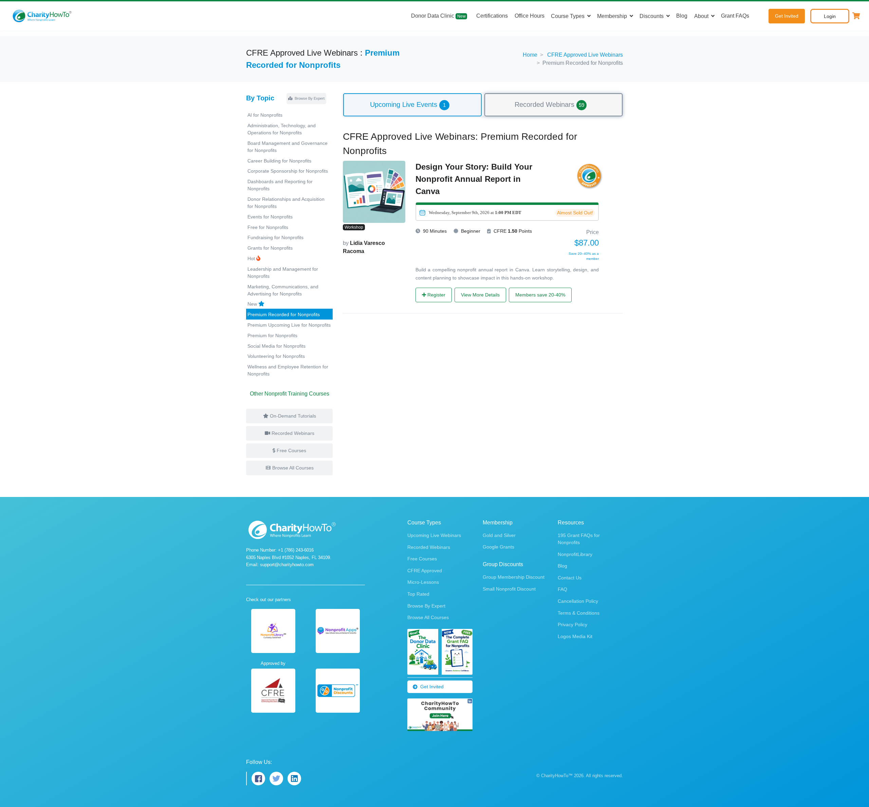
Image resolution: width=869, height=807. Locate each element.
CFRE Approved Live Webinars (585, 55)
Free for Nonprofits (267, 227)
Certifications (492, 16)
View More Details (480, 294)
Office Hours (529, 16)
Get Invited (786, 16)
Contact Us (569, 577)
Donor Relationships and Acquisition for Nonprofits (286, 202)
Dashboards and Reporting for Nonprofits (280, 185)
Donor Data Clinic (438, 16)
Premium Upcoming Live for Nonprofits (289, 325)
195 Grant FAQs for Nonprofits (579, 539)
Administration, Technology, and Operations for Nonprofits (281, 129)
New (252, 304)
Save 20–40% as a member (584, 256)
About (701, 16)
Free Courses (290, 450)
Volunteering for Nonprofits (276, 356)
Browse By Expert (309, 98)
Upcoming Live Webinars (434, 535)
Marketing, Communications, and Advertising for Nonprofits (282, 290)
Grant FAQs (735, 16)
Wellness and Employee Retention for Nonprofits (287, 370)
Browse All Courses (292, 467)
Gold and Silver (499, 535)
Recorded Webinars (292, 433)
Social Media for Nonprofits (276, 346)
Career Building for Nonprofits (279, 161)
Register (435, 294)
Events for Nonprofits (270, 216)
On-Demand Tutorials (292, 416)
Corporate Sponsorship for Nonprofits (287, 171)
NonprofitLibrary (575, 554)
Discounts (652, 16)
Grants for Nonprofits (270, 248)
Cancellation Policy (578, 601)
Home (530, 55)
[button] (856, 16)
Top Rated (418, 594)
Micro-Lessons (423, 582)
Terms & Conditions (578, 613)
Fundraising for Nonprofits (275, 237)
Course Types (568, 16)
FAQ (562, 589)
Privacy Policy (572, 624)
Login (830, 16)
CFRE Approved (424, 570)
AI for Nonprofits (264, 115)
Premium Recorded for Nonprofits (283, 314)
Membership (612, 16)
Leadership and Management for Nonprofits (282, 272)
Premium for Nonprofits (272, 335)
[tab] (412, 104)
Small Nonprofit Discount (509, 589)
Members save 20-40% (540, 294)
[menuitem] (412, 104)
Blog (681, 16)
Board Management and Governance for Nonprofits (287, 146)
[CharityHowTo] (43, 16)
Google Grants (498, 547)
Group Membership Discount (513, 577)
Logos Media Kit (575, 636)
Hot (251, 258)
